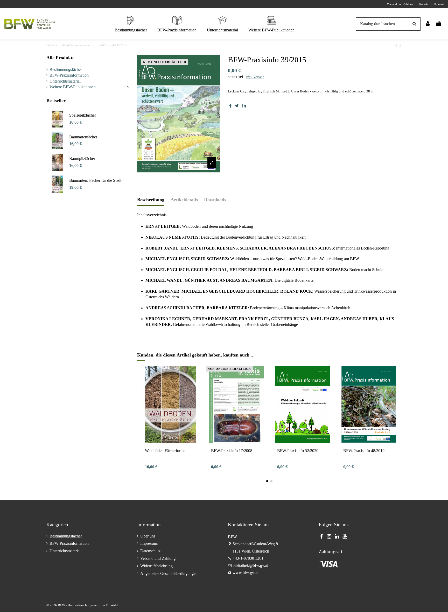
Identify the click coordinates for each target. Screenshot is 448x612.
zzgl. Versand (255, 77)
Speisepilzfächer (82, 115)
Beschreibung (150, 199)
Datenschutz (150, 551)
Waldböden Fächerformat (165, 450)
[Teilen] (230, 106)
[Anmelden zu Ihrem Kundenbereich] (428, 24)
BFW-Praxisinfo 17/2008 (231, 450)
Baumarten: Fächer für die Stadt (95, 180)
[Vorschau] (170, 441)
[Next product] (400, 45)
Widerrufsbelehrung (156, 566)
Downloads (215, 199)
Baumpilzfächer (82, 158)
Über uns (147, 536)
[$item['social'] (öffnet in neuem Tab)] (321, 536)
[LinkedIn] (244, 106)
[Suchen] (414, 24)
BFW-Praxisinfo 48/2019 (363, 450)
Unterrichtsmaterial (65, 81)
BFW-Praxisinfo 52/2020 (297, 450)
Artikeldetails (184, 199)
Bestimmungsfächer (66, 69)
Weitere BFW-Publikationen (73, 87)
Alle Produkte (60, 57)
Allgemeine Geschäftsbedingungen (169, 573)
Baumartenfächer (83, 137)
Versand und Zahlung (400, 4)
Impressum (149, 543)
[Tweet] (237, 106)
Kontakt (439, 4)
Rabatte (424, 4)
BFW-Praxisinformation (69, 75)
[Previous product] (397, 45)
